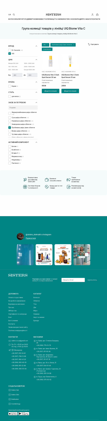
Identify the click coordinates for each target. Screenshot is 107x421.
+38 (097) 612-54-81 (18, 353)
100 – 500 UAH (12, 66)
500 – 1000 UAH (13, 69)
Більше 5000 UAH (29, 69)
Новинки (36, 314)
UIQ (43, 71)
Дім (34, 307)
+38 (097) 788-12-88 (18, 356)
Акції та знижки (38, 317)
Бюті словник (13, 320)
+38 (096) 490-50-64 (18, 369)
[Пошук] (13, 14)
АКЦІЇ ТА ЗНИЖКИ (57, 19)
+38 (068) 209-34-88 (43, 373)
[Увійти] (92, 14)
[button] (45, 45)
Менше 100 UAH (13, 63)
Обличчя (36, 301)
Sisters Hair (15, 390)
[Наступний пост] (86, 254)
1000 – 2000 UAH (29, 63)
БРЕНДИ (79, 19)
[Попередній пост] (20, 254)
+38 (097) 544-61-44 (43, 365)
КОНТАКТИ (96, 19)
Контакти (11, 324)
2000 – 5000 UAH (29, 66)
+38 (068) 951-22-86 (18, 365)
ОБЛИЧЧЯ (19, 19)
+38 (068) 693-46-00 (18, 362)
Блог (10, 317)
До (25, 75)
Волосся (36, 297)
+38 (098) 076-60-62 (43, 379)
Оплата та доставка (15, 297)
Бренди (36, 320)
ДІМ (28, 19)
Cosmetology (15, 404)
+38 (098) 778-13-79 (43, 345)
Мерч (35, 311)
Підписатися (31, 238)
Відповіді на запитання (16, 304)
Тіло (34, 304)
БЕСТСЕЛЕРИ (46, 19)
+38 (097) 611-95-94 (43, 351)
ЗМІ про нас (12, 311)
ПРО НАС (85, 19)
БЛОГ (90, 19)
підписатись (92, 280)
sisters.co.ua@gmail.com (19, 341)
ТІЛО (25, 19)
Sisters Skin (15, 394)
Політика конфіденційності (17, 330)
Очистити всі (47, 49)
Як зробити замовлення (16, 301)
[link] (97, 14)
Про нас (11, 307)
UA (9, 14)
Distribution (15, 399)
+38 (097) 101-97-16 (43, 359)
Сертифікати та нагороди (17, 314)
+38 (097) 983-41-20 (18, 359)
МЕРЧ (32, 19)
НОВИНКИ (37, 19)
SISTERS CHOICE (70, 19)
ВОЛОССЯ (12, 19)
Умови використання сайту (18, 327)
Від (9, 75)
